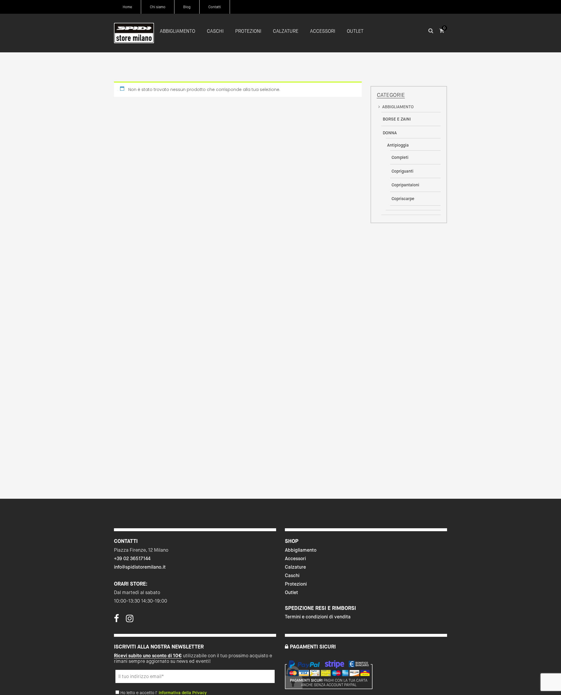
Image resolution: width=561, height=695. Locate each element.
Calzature (295, 567)
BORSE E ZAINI (397, 119)
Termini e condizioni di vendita (318, 617)
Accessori (295, 558)
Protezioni (296, 584)
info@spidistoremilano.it (140, 567)
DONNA (390, 132)
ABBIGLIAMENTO (398, 106)
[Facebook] (116, 620)
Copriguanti (402, 171)
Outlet (291, 592)
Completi (400, 157)
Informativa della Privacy (183, 692)
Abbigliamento (300, 550)
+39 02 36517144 (132, 558)
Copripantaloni (405, 185)
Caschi (292, 575)
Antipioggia (398, 145)
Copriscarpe (403, 198)
